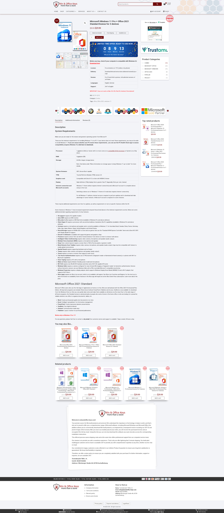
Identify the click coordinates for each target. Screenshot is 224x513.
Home (56, 11)
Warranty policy (90, 493)
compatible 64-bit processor (116, 151)
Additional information (72, 120)
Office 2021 (100, 101)
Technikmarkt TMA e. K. (22, 510)
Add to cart (99, 37)
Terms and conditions (92, 490)
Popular (147, 75)
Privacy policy (98, 503)
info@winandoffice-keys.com (127, 489)
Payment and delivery (113, 503)
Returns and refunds (92, 496)
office (95, 101)
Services (81, 11)
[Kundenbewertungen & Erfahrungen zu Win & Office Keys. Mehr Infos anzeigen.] (155, 27)
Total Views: (71, 479)
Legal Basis (126, 503)
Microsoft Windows (151, 69)
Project (147, 78)
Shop (62, 11)
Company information (92, 488)
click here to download (85, 145)
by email (86, 319)
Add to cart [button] (66, 355)
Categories (70, 11)
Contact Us (102, 11)
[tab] (58, 120)
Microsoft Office (150, 66)
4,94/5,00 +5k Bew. (70, 512)
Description (58, 120)
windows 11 (107, 101)
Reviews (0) (86, 120)
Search (157, 4)
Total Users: (102, 479)
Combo (98, 98)
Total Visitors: (86, 479)
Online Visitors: (58, 479)
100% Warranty (202, 511)
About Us (90, 11)
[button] (85, 23)
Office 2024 (148, 72)
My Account (156, 11)
